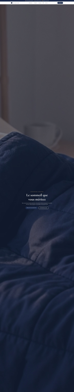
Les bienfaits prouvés (43, 207)
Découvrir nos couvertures (31, 207)
